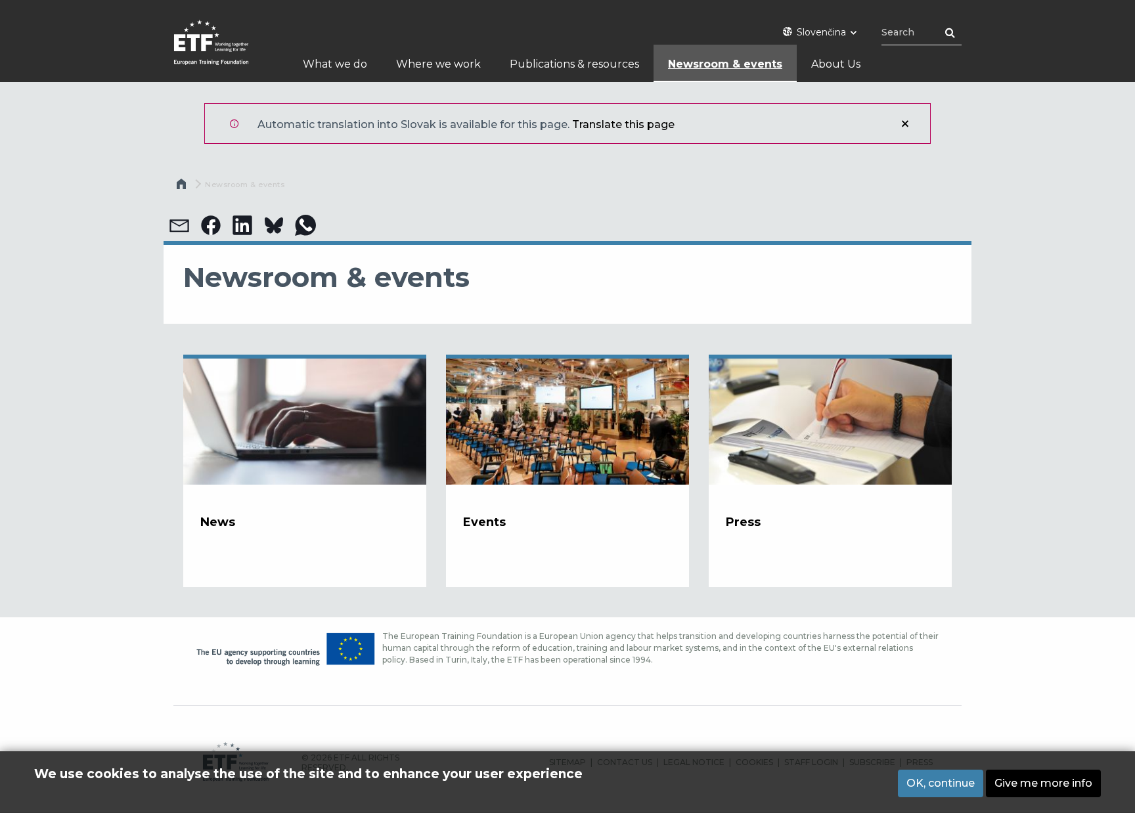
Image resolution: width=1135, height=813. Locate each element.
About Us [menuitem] (835, 64)
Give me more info (1043, 783)
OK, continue (940, 783)
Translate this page (623, 124)
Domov (182, 187)
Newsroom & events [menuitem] (725, 64)
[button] (179, 225)
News (217, 522)
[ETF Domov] (224, 51)
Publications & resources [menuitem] (574, 64)
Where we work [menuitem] (438, 64)
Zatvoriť (905, 123)
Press (743, 522)
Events (484, 522)
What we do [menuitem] (335, 64)
